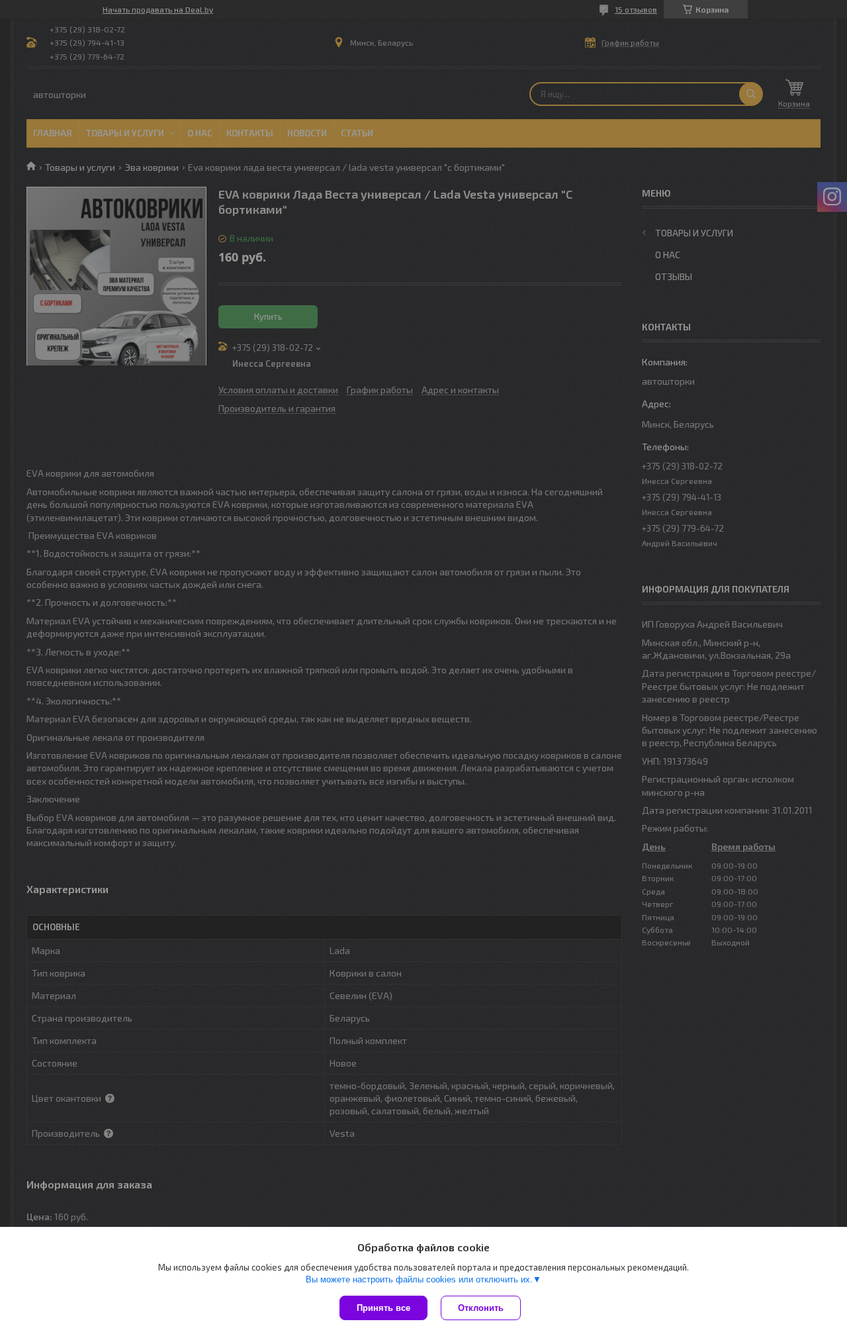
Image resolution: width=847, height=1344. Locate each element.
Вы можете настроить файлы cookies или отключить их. (419, 1279)
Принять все (383, 1308)
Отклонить (481, 1308)
